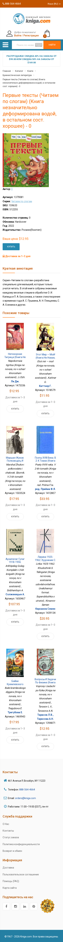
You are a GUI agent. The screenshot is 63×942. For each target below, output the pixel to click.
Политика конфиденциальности (21, 844)
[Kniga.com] (31, 18)
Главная (7, 71)
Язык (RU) (53, 3)
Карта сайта (10, 887)
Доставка (8, 867)
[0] (50, 32)
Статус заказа (11, 837)
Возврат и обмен (12, 851)
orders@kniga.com (25, 798)
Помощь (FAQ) (11, 881)
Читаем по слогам (21, 201)
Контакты (8, 830)
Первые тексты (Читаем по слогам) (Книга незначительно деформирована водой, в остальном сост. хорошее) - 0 (29, 83)
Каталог (19, 71)
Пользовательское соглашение (21, 874)
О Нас (6, 824)
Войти (17, 35)
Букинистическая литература (17, 75)
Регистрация (31, 35)
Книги (30, 71)
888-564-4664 (13, 3)
